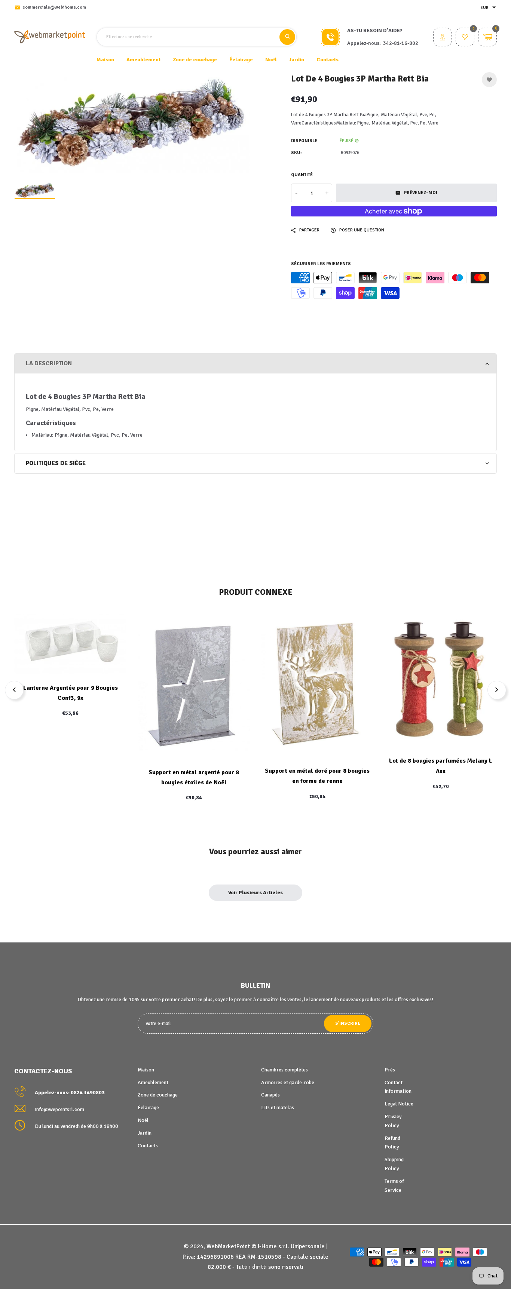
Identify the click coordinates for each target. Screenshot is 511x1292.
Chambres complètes (284, 1070)
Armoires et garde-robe (287, 1082)
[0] (465, 38)
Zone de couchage (158, 1095)
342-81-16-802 (400, 43)
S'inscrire (347, 1023)
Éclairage (148, 1107)
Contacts (327, 59)
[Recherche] (287, 37)
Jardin (145, 1133)
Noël (143, 1120)
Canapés (270, 1095)
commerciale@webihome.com (54, 7)
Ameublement (153, 1082)
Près (390, 1070)
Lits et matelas (277, 1107)
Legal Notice (399, 1104)
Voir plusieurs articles (255, 892)
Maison (105, 59)
